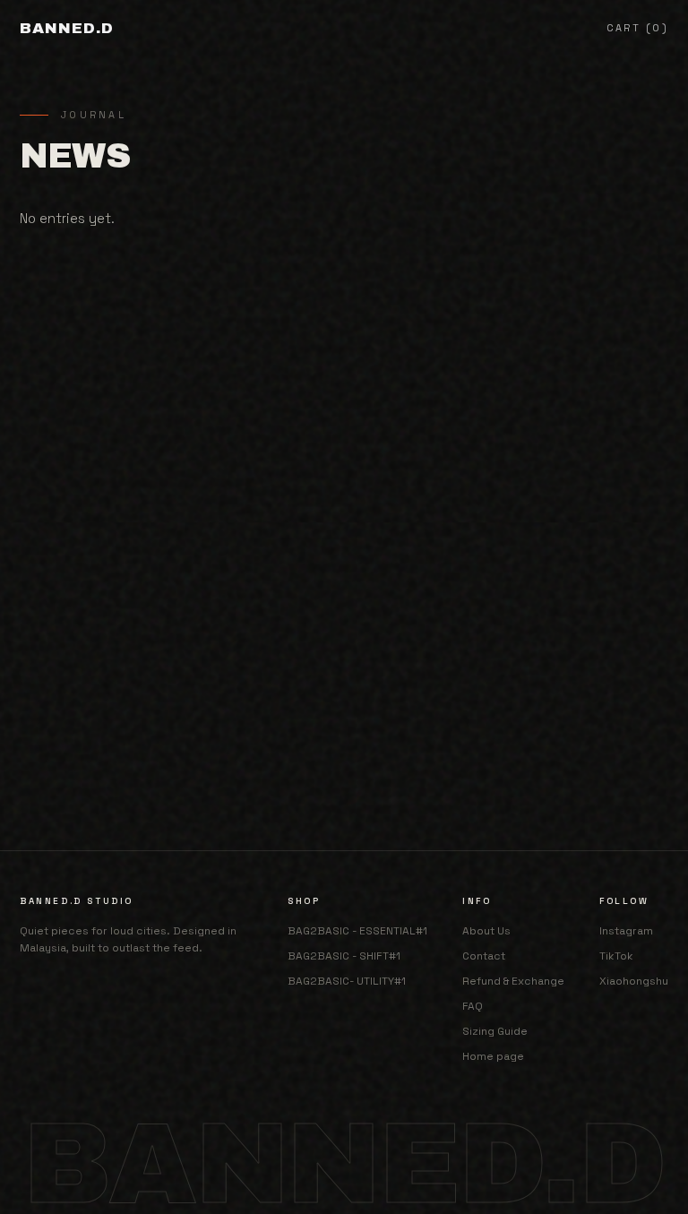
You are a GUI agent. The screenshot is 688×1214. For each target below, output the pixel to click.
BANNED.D (67, 28)
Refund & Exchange (513, 981)
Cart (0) (637, 28)
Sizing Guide (495, 1031)
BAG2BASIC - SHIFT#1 (344, 956)
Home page (493, 1056)
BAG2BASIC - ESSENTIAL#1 (357, 931)
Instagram (626, 931)
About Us (486, 931)
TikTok (616, 956)
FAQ (472, 1006)
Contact (483, 956)
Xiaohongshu (633, 981)
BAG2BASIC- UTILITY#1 (347, 981)
